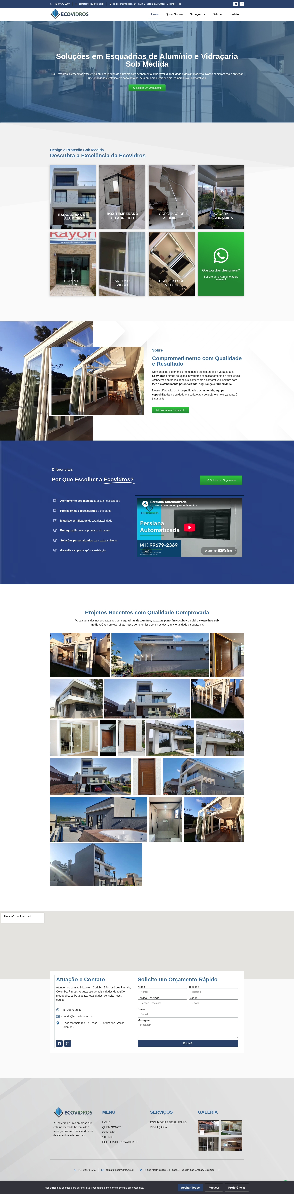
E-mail (141, 1009)
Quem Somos (174, 14)
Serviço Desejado (148, 998)
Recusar (213, 1187)
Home (155, 14)
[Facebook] (235, 4)
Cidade (193, 998)
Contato (233, 14)
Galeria (217, 14)
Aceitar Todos (190, 1187)
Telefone (194, 987)
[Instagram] (242, 4)
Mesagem (144, 1020)
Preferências (237, 1187)
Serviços (195, 14)
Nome (141, 987)
